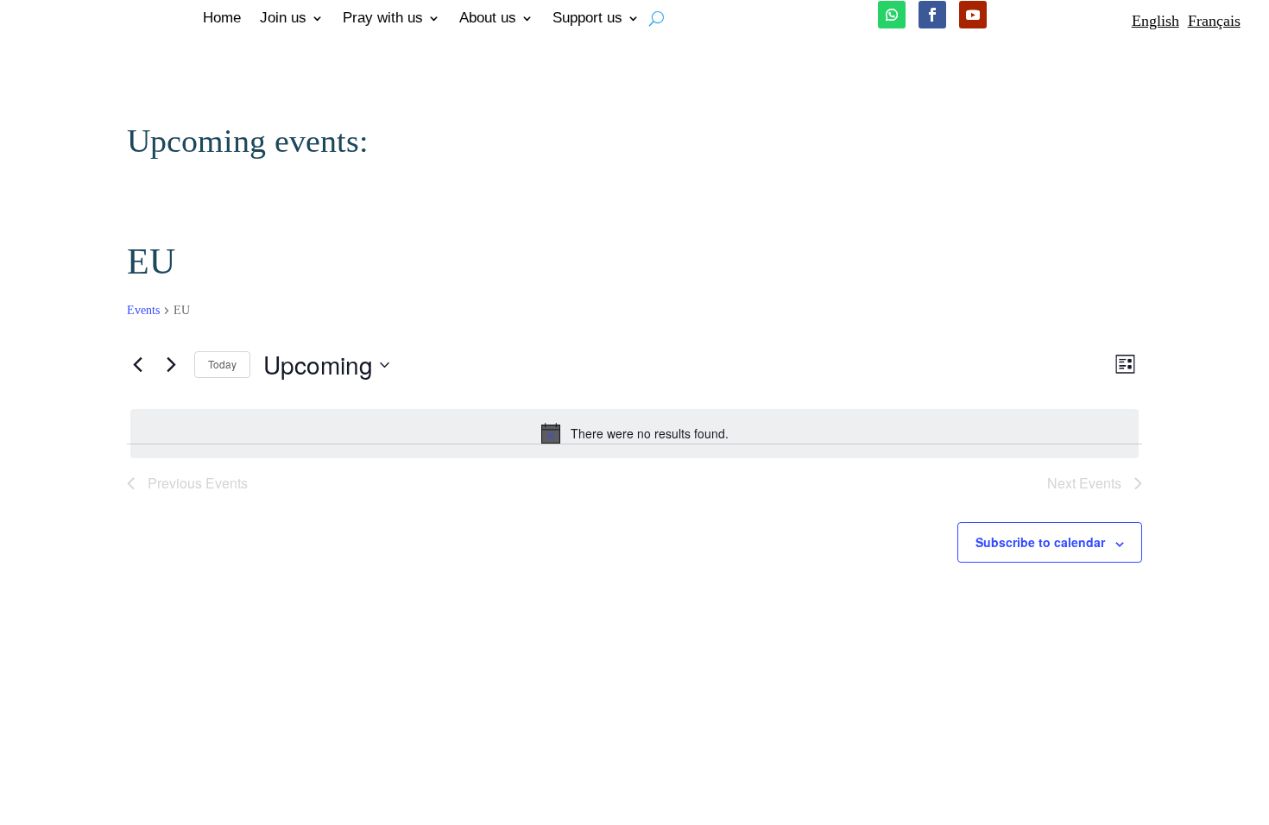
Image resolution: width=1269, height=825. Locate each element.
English (1155, 20)
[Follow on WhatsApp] (892, 14)
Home (222, 19)
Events (143, 310)
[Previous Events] (137, 365)
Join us (283, 19)
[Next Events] (171, 365)
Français (1214, 20)
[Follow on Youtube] (973, 14)
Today (222, 363)
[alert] (634, 433)
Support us (587, 19)
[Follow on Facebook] (932, 14)
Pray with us (383, 19)
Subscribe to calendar (1040, 542)
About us (487, 19)
